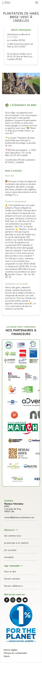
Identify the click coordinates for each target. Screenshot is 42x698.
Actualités (9, 557)
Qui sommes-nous (12, 535)
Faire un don (10, 571)
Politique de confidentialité (15, 653)
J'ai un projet (10, 550)
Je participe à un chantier (16, 542)
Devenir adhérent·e (13, 585)
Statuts (6, 656)
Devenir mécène (12, 578)
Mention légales (10, 650)
